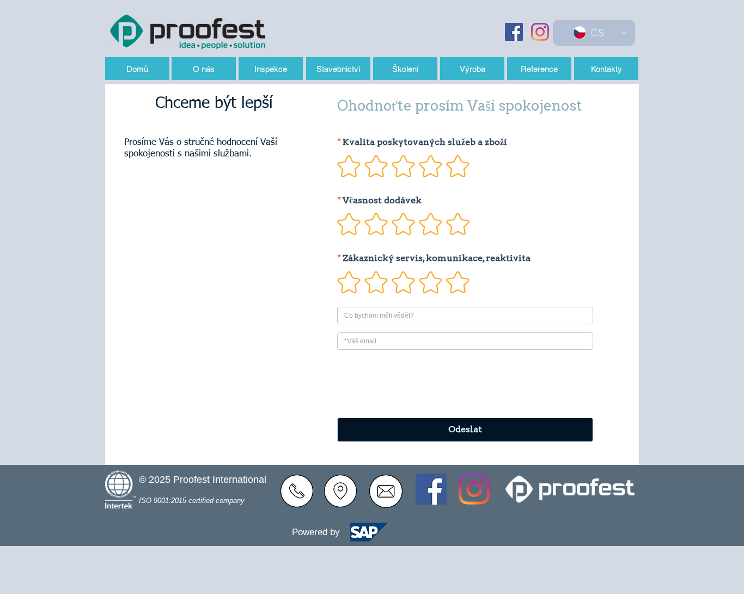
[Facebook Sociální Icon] (514, 32)
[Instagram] (540, 32)
